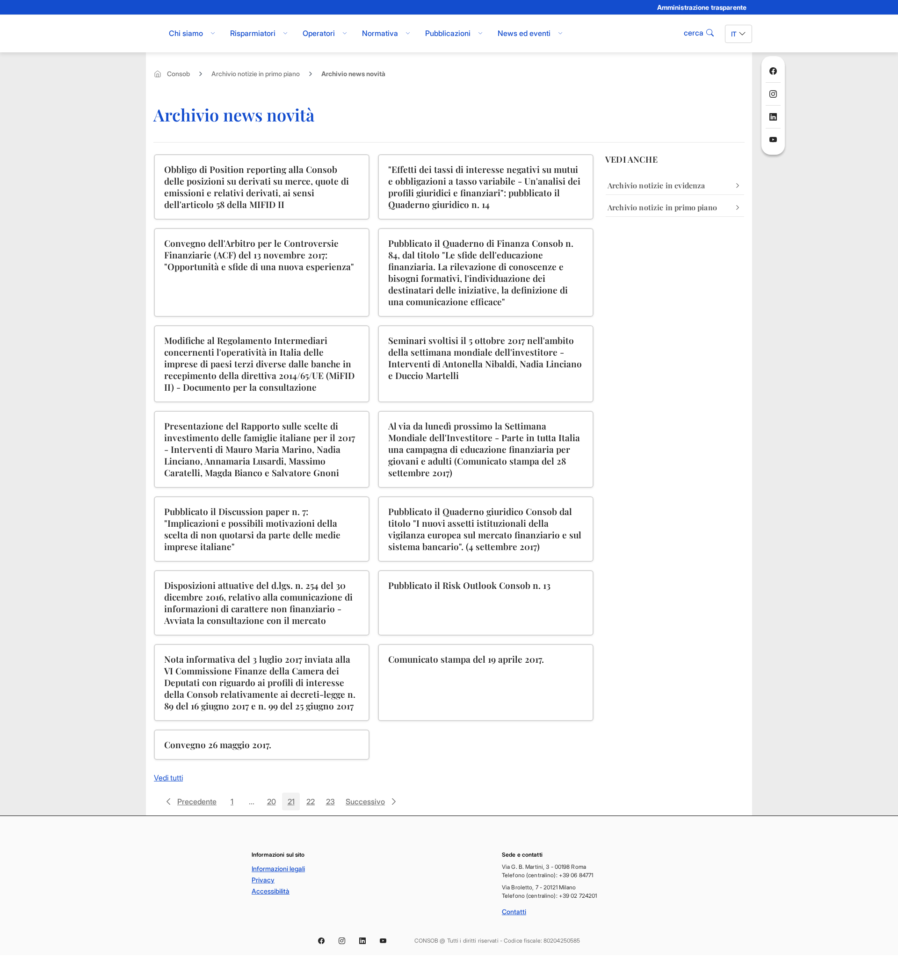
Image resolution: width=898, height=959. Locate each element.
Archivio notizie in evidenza (656, 185)
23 (332, 803)
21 (294, 803)
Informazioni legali (278, 869)
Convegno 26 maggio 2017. (217, 745)
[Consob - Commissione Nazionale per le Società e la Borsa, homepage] (151, 34)
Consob (178, 74)
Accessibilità (271, 891)
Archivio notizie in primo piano (255, 74)
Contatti (514, 912)
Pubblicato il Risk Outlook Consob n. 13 (469, 585)
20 (273, 803)
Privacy (263, 880)
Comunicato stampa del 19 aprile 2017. (466, 659)
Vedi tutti (168, 777)
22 (312, 803)
